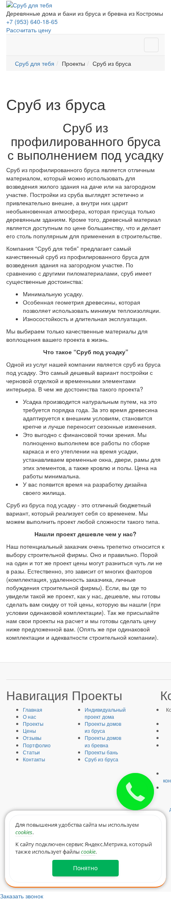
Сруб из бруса (101, 759)
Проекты (33, 723)
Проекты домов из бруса (103, 727)
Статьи (31, 752)
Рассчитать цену (28, 30)
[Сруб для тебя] (29, 4)
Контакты (34, 759)
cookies (23, 832)
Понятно (85, 868)
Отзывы (32, 737)
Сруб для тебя (34, 63)
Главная (32, 709)
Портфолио (37, 745)
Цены (29, 730)
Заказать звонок (21, 896)
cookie (88, 851)
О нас (29, 716)
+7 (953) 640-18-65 (32, 21)
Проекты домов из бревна (103, 741)
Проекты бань (101, 752)
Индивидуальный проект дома (105, 713)
